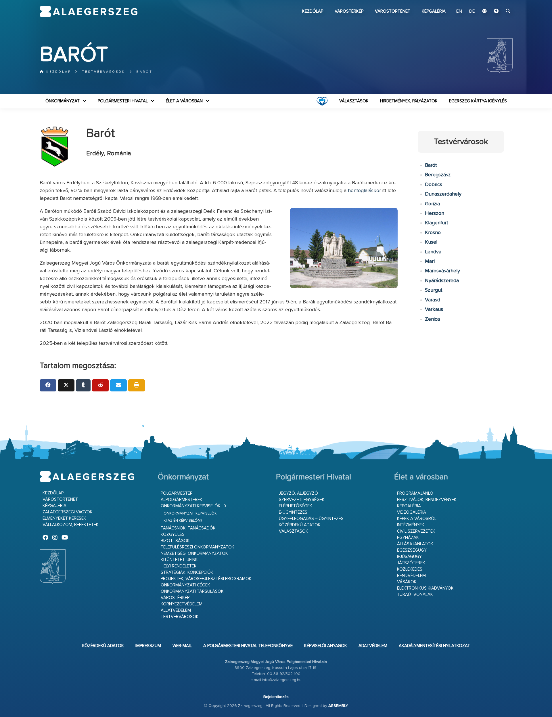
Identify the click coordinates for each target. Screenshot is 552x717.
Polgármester (177, 493)
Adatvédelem (373, 646)
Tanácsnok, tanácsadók (188, 528)
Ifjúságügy (409, 557)
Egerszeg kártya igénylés (478, 101)
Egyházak (408, 538)
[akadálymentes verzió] (496, 11)
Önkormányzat (62, 101)
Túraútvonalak (415, 594)
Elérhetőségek (295, 506)
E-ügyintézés (293, 512)
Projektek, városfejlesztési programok (206, 579)
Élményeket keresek (64, 518)
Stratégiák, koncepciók (187, 572)
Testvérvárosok (103, 71)
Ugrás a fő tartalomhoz (498, 2)
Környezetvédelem (181, 604)
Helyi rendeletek (179, 566)
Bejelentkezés (276, 697)
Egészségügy (412, 550)
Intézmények (410, 525)
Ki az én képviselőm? (183, 521)
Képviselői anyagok (325, 646)
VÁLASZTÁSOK (354, 101)
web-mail (182, 646)
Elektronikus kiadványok (425, 588)
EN (459, 11)
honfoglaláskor (364, 190)
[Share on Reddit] (100, 385)
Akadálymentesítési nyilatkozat (434, 646)
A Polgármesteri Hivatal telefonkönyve (248, 646)
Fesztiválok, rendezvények (427, 500)
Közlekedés (409, 569)
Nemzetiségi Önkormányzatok (194, 553)
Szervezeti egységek (302, 500)
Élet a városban (184, 101)
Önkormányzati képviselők (191, 506)
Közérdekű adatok (300, 525)
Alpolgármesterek (181, 500)
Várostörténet (392, 11)
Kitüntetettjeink (179, 560)
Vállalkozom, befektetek (71, 525)
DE (472, 11)
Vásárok (407, 582)
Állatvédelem (176, 610)
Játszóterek (411, 563)
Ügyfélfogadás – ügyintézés (311, 519)
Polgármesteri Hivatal (123, 101)
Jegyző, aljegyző (298, 493)
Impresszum (148, 646)
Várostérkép (349, 11)
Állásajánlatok (415, 544)
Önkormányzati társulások (192, 591)
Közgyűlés (173, 534)
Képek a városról (416, 519)
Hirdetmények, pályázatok (409, 101)
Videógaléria (411, 512)
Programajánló (415, 493)
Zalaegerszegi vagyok (68, 512)
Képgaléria (434, 11)
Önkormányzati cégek (185, 585)
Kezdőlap (312, 11)
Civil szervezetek (416, 531)
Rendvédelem (411, 575)
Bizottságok (175, 541)
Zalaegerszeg (89, 11)
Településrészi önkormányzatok (197, 547)
